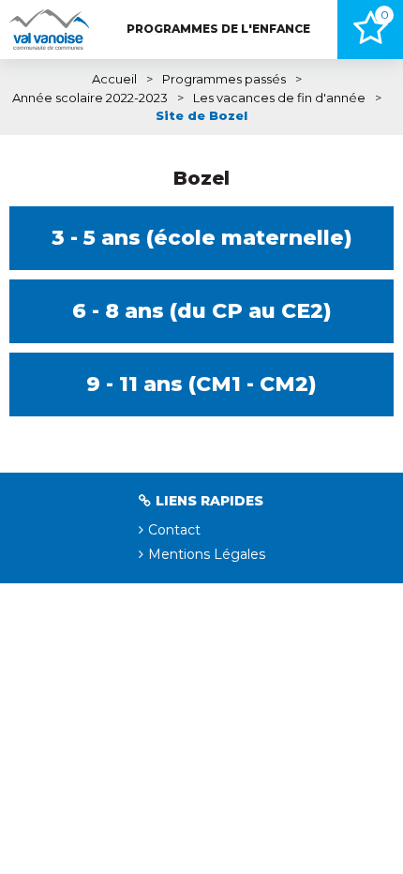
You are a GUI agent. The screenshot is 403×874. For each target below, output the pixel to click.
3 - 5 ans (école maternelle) (202, 237)
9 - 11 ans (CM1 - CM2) (201, 384)
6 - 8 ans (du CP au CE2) (202, 311)
